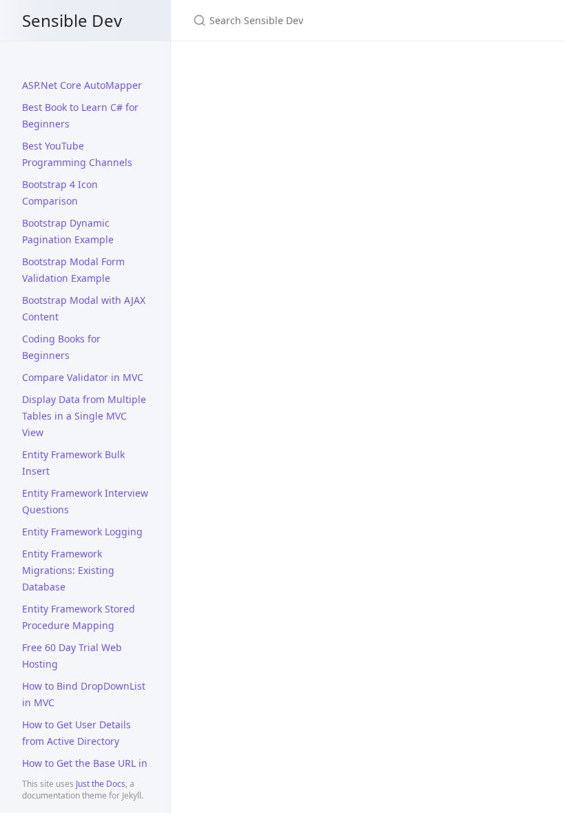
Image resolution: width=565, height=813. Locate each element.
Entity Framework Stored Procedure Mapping (78, 617)
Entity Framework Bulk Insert (73, 462)
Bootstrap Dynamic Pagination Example (68, 231)
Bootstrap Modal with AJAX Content (83, 308)
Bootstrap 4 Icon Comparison (60, 192)
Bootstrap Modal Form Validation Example (73, 270)
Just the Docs (100, 784)
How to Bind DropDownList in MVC (83, 694)
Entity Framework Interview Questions (85, 501)
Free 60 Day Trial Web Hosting (72, 655)
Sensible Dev (72, 20)
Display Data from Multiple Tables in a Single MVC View (84, 416)
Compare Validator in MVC (82, 377)
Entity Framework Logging (82, 531)
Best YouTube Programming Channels (77, 154)
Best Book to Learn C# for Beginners (80, 115)
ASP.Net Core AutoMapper (82, 85)
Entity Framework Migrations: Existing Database (68, 570)
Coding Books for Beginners (61, 347)
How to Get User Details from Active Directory (76, 733)
